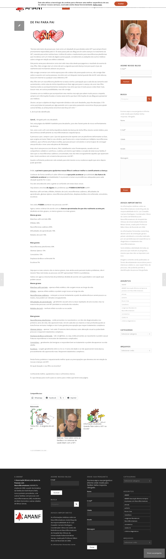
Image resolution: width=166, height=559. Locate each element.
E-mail (123, 69)
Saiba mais (97, 5)
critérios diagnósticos (128, 321)
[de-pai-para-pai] (19, 26)
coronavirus (125, 314)
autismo (124, 297)
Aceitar (121, 4)
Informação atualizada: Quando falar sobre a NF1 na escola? (94, 426)
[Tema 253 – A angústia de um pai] (42, 417)
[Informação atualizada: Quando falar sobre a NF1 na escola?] (95, 416)
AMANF (124, 285)
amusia (124, 294)
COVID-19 (125, 317)
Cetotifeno (125, 304)
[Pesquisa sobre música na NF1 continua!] (164, 279)
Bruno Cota (125, 301)
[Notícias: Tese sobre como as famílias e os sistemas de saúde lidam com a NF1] (69, 423)
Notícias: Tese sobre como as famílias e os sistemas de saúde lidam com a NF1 (68, 440)
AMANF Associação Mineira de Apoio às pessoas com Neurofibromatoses (134, 289)
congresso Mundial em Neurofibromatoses (129, 309)
